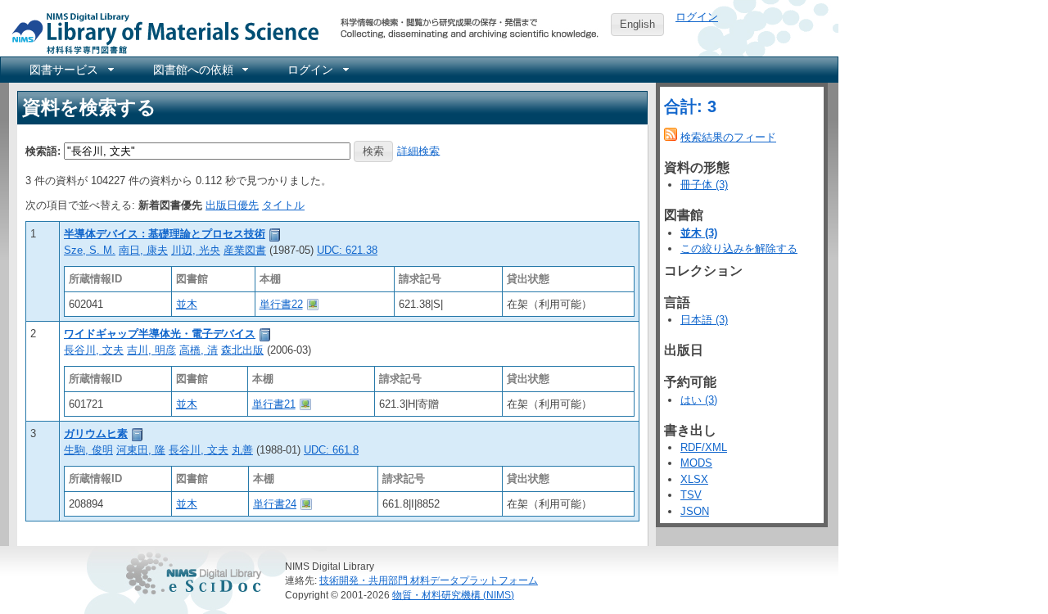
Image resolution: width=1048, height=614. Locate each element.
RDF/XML (703, 447)
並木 (186, 304)
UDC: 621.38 (347, 250)
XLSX (694, 479)
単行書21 (274, 404)
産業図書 (245, 250)
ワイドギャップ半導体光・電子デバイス (159, 333)
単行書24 (274, 504)
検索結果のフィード (728, 137)
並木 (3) (698, 233)
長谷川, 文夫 (94, 350)
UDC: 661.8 (331, 450)
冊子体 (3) (704, 184)
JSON (694, 511)
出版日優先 (232, 205)
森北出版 (242, 350)
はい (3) (698, 400)
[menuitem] (70, 69)
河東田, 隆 (140, 450)
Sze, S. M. (89, 250)
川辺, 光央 (195, 250)
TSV (691, 495)
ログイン (696, 17)
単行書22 (281, 304)
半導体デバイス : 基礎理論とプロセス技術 (164, 234)
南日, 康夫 (143, 250)
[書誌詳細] (275, 234)
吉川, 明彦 (151, 350)
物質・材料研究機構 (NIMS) (453, 594)
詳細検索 (418, 150)
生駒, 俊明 (88, 450)
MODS (696, 463)
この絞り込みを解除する (738, 248)
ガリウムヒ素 (96, 433)
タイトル (283, 205)
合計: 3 (690, 106)
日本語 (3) (704, 320)
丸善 (242, 450)
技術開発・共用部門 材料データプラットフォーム (428, 580)
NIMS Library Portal (160, 32)
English (637, 24)
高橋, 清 (198, 350)
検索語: (43, 150)
